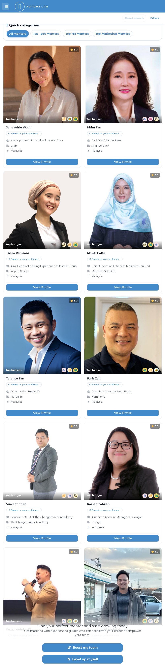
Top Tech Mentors (46, 33)
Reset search (134, 18)
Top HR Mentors (77, 33)
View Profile (42, 162)
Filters (154, 18)
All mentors (17, 33)
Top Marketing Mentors (113, 33)
